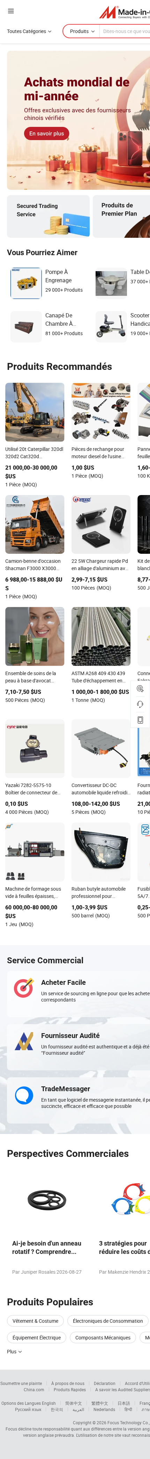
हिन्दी (128, 1409)
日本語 (124, 1403)
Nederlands (104, 1409)
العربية (78, 1409)
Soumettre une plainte (21, 1383)
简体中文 (73, 1403)
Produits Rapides (70, 1389)
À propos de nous (67, 1383)
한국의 (57, 1409)
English (49, 1403)
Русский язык (28, 1409)
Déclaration (104, 1383)
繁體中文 (99, 1403)
